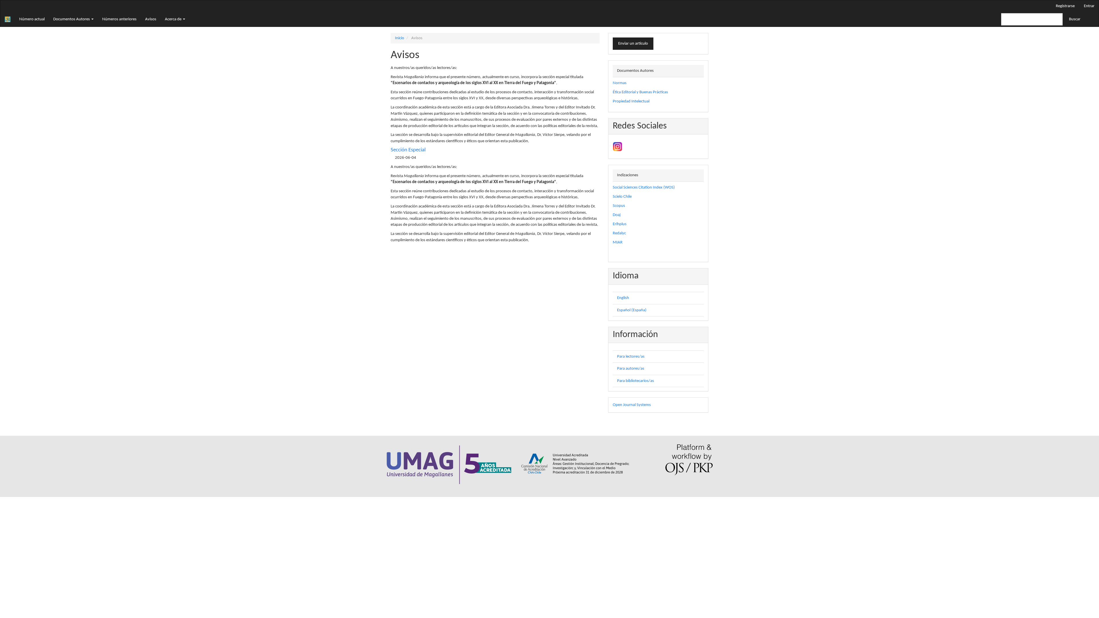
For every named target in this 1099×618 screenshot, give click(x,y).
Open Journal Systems (632, 405)
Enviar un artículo (633, 43)
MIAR (617, 242)
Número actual (32, 19)
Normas (619, 83)
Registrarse (1065, 6)
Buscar (1074, 19)
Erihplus (619, 224)
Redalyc (619, 233)
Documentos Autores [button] (72, 19)
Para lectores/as (631, 356)
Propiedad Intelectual (631, 101)
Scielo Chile (622, 197)
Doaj (617, 215)
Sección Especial (408, 150)
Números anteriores (119, 19)
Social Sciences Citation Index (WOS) (644, 187)
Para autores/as (630, 369)
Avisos (150, 19)
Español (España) (632, 310)
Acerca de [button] (173, 19)
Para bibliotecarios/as (635, 381)
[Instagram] (617, 146)
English (623, 298)
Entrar (1089, 6)
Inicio (399, 38)
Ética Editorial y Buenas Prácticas (640, 92)
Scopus (619, 206)
